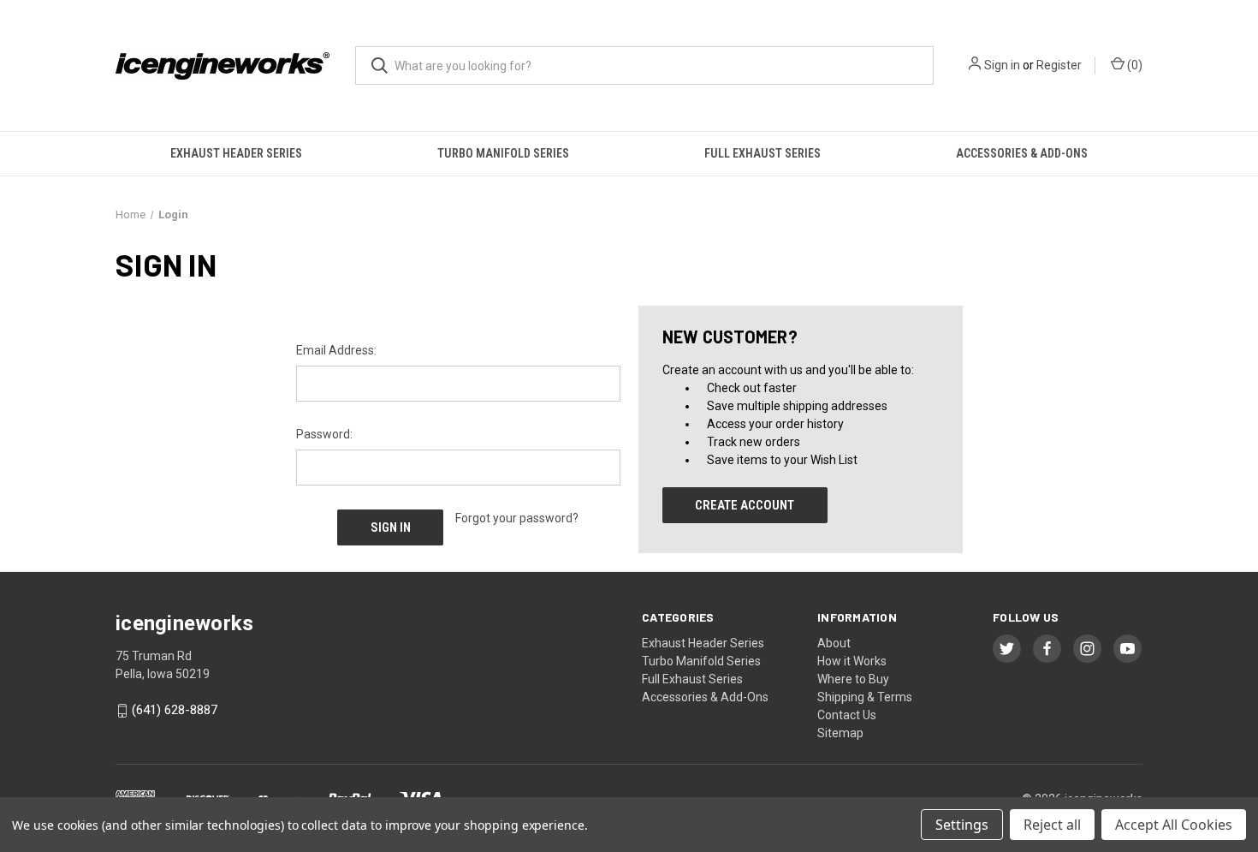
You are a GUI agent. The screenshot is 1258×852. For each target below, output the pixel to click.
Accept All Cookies (1173, 824)
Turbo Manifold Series (503, 153)
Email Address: (336, 350)
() (1133, 65)
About (834, 643)
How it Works (852, 661)
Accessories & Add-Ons (1022, 153)
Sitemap (840, 733)
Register (1059, 65)
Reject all (1052, 824)
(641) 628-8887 (174, 710)
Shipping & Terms (864, 697)
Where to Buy (853, 679)
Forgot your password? (517, 518)
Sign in (1002, 65)
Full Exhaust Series (762, 153)
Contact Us (846, 715)
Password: (324, 434)
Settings (961, 824)
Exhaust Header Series (236, 153)
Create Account (744, 505)
